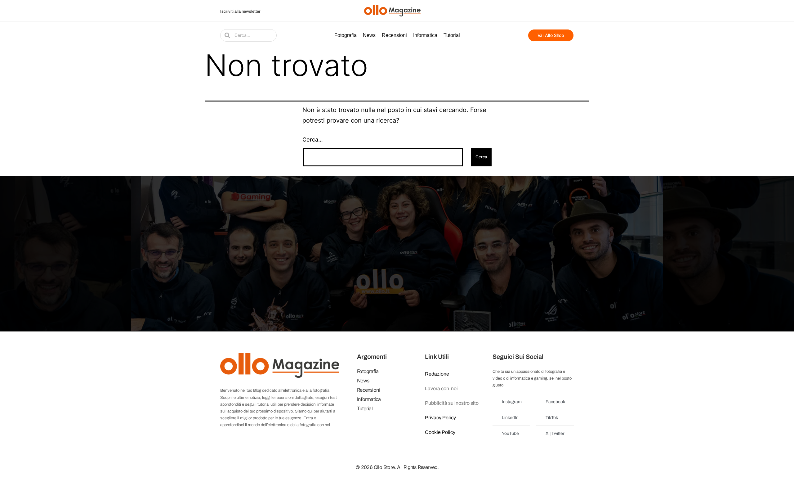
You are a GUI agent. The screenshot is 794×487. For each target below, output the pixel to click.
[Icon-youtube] (547, 10)
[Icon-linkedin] (562, 10)
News (369, 35)
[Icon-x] (539, 10)
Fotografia (345, 35)
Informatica (425, 35)
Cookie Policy (440, 432)
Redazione (437, 374)
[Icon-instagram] (554, 10)
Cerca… (312, 139)
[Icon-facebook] (531, 10)
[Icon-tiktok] (570, 10)
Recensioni (394, 35)
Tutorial (452, 35)
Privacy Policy (440, 417)
